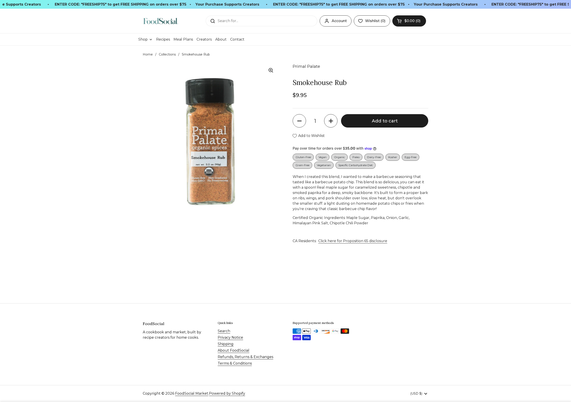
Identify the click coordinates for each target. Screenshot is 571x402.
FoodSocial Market (191, 393)
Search (224, 331)
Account (339, 21)
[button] (409, 21)
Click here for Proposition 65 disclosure (352, 241)
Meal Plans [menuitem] (183, 39)
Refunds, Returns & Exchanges (245, 357)
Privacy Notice (230, 337)
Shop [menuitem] (143, 39)
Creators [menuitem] (204, 39)
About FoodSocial (233, 350)
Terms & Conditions (235, 363)
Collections (167, 54)
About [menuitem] (221, 39)
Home (148, 54)
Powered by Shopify (227, 393)
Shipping (226, 344)
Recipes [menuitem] (163, 39)
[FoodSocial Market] (161, 21)
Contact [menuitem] (237, 39)
